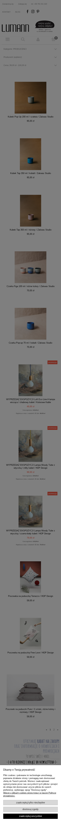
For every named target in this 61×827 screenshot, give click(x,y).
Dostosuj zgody (30, 809)
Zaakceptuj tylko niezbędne (30, 802)
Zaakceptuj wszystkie (30, 816)
